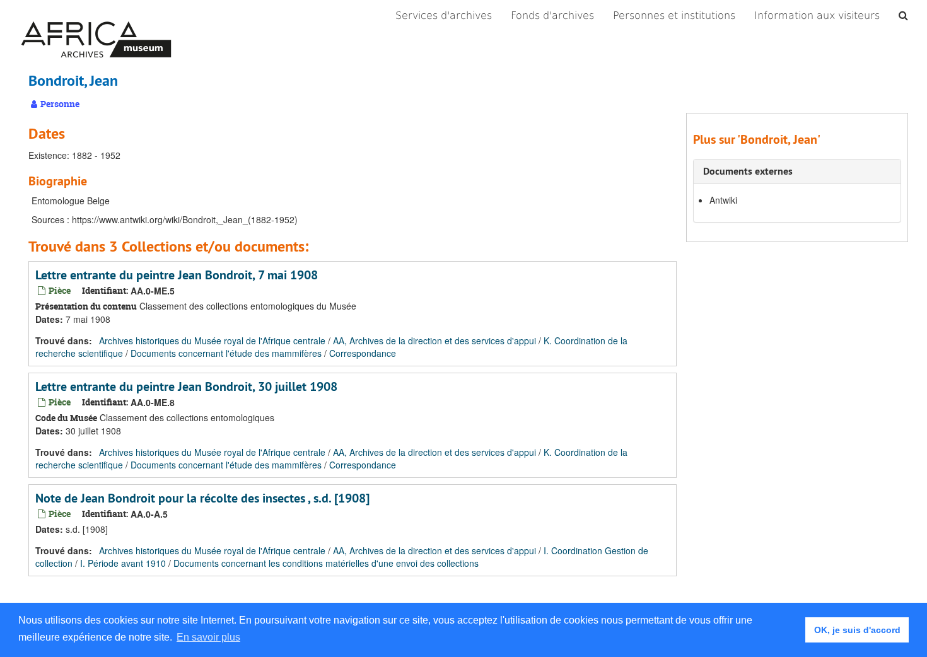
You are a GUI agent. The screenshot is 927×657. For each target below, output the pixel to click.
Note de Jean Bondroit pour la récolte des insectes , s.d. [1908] (202, 498)
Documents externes (748, 171)
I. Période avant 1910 (123, 563)
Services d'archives (443, 15)
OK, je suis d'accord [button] (857, 630)
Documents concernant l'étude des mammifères (226, 353)
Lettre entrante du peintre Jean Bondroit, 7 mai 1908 (176, 275)
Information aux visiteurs (817, 15)
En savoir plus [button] (208, 637)
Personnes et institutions (674, 15)
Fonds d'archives (552, 15)
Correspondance (362, 353)
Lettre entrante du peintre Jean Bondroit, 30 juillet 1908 (186, 386)
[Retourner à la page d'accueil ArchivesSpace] (96, 16)
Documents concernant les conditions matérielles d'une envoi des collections (326, 563)
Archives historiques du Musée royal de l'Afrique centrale (212, 340)
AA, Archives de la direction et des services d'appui (434, 340)
